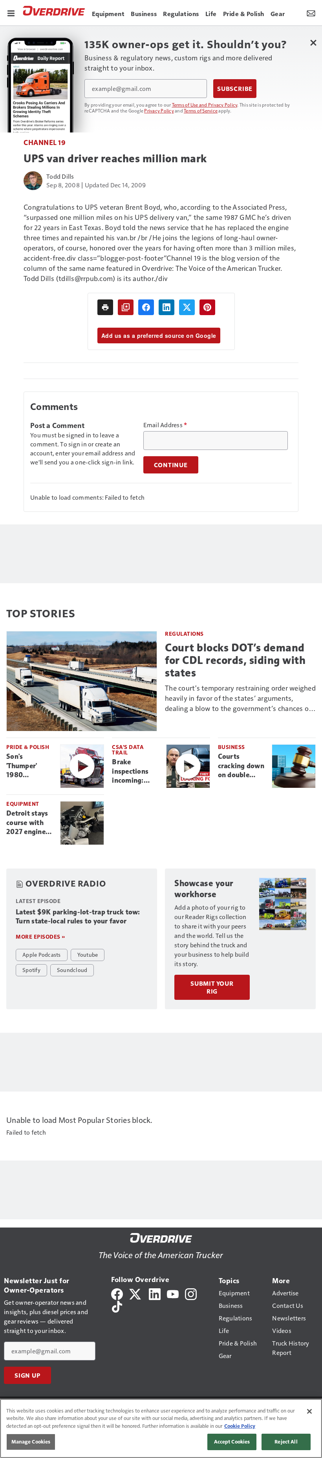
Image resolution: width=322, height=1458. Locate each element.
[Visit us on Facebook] (117, 1293)
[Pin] (207, 307)
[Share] (146, 307)
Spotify (31, 969)
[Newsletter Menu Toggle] (311, 12)
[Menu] (11, 12)
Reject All (285, 1441)
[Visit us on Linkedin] (155, 1293)
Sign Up (27, 1375)
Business (231, 747)
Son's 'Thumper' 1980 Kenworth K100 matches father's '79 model (28, 766)
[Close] (309, 1411)
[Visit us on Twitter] (135, 1293)
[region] (161, 1428)
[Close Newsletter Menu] (313, 42)
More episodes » (40, 936)
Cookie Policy (239, 1426)
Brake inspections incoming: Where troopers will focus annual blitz (132, 772)
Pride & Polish (27, 747)
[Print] (105, 307)
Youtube (87, 954)
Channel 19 (45, 142)
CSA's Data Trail (128, 750)
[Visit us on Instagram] (191, 1293)
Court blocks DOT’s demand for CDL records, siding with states (235, 660)
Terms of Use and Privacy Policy (205, 105)
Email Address (165, 425)
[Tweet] (187, 307)
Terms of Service (201, 110)
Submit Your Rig (212, 987)
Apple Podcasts (41, 954)
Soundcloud (72, 969)
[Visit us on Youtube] (173, 1293)
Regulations (184, 633)
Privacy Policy (159, 110)
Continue (171, 465)
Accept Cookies (232, 1441)
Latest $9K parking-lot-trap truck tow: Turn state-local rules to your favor (78, 917)
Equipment (22, 803)
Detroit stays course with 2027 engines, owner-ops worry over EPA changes (28, 823)
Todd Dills (60, 176)
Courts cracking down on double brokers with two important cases (241, 766)
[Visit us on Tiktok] (117, 1306)
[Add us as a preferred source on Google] (126, 307)
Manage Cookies (31, 1441)
